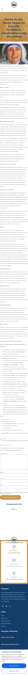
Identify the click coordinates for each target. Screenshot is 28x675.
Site (1, 484)
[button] (14, 509)
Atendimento (14, 550)
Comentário (3, 453)
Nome (2, 472)
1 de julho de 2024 (5, 635)
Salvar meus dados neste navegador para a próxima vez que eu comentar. (14, 493)
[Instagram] (9, 606)
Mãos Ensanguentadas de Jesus (10, 644)
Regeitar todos (14, 671)
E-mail (2, 478)
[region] (14, 662)
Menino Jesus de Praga (7, 637)
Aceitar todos (14, 665)
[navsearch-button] (25, 9)
